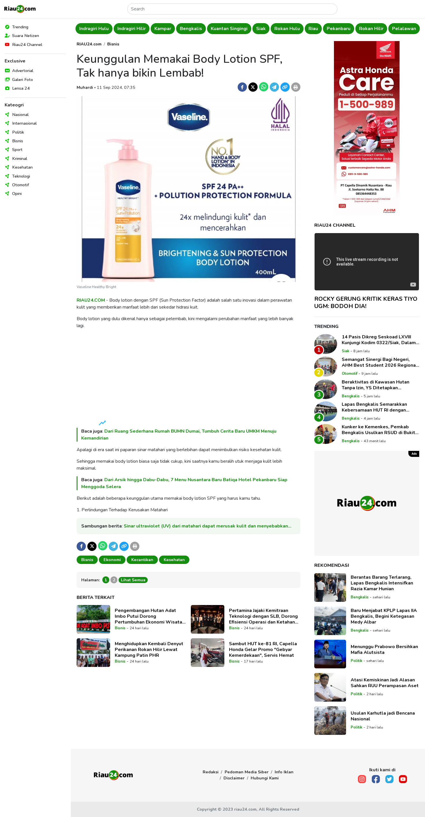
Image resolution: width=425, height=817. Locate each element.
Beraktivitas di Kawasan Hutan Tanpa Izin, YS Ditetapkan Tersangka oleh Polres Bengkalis (379, 385)
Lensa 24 (21, 88)
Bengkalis (153, 28)
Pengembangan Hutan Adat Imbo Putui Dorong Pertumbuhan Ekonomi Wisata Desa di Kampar (148, 616)
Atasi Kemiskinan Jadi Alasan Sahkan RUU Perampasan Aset (385, 683)
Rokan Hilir (333, 28)
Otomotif (20, 185)
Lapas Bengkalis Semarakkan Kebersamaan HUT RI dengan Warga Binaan (374, 407)
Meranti (395, 28)
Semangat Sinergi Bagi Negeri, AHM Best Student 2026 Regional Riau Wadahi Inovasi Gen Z (379, 362)
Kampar (124, 28)
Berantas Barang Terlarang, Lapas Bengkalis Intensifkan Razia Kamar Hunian (382, 583)
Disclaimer (234, 778)
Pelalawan (366, 28)
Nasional (20, 114)
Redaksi (211, 772)
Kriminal (19, 158)
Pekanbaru (300, 28)
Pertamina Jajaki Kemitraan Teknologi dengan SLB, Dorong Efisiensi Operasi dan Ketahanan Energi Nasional (264, 616)
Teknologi (21, 176)
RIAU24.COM (91, 300)
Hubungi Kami (265, 778)
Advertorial (22, 70)
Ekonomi (112, 560)
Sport (17, 149)
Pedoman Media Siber (247, 772)
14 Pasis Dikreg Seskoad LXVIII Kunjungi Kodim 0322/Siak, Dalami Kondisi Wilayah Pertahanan (379, 340)
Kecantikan (142, 560)
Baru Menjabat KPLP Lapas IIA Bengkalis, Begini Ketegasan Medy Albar (384, 616)
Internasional (24, 123)
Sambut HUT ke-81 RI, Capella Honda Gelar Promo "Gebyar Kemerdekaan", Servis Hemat (263, 649)
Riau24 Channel (27, 44)
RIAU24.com (89, 44)
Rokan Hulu (249, 28)
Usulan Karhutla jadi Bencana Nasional (383, 716)
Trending (20, 27)
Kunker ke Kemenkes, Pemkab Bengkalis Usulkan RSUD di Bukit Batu (378, 430)
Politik (18, 132)
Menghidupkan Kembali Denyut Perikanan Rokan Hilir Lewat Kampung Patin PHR (149, 649)
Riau (275, 28)
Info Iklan (284, 772)
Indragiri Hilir (93, 28)
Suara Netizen (25, 35)
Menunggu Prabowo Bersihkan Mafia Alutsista (384, 649)
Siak (223, 28)
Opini (17, 193)
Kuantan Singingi (191, 28)
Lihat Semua (133, 580)
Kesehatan (22, 167)
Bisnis (17, 141)
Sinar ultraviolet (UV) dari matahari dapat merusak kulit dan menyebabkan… (207, 526)
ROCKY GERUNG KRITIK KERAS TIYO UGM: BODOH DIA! (365, 302)
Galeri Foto (22, 79)
